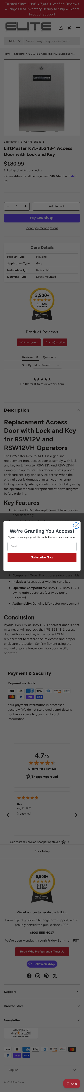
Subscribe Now (42, 557)
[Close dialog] (76, 525)
